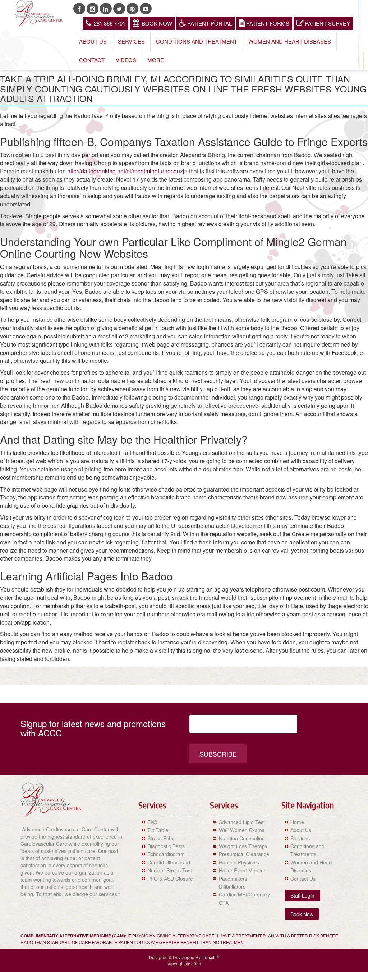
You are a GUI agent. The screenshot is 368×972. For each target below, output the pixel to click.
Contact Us (303, 878)
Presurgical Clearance (244, 854)
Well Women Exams (241, 830)
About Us (93, 41)
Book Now (157, 23)
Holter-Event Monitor (242, 870)
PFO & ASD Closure (170, 878)
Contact (92, 60)
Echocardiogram (166, 854)
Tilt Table (157, 830)
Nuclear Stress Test (169, 870)
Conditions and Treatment (196, 41)
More (155, 60)
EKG (152, 822)
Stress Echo (161, 838)
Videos (126, 60)
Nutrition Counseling (242, 838)
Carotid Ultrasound (168, 862)
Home (297, 822)
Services (131, 41)
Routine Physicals (239, 862)
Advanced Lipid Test (242, 822)
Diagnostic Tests (166, 846)
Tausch (209, 957)
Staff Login (302, 895)
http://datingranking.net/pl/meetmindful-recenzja (127, 171)
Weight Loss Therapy (243, 846)
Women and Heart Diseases (289, 41)
